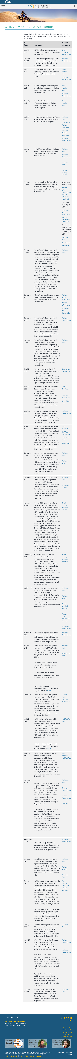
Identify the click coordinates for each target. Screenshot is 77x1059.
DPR (21, 1056)
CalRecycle (14, 1056)
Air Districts (68, 1034)
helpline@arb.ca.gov (20, 1021)
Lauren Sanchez (60, 1045)
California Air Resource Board (39, 6)
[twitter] (61, 1017)
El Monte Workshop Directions (65, 133)
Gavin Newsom (12, 1043)
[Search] (74, 6)
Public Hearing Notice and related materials (65, 885)
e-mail (49, 691)
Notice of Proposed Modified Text (66, 755)
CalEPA (7, 1056)
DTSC (26, 1056)
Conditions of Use (66, 1032)
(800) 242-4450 (9, 1021)
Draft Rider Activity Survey (65, 172)
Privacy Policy (67, 1030)
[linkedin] (70, 1017)
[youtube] (67, 1017)
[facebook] (64, 1017)
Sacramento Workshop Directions (66, 125)
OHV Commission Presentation (66, 52)
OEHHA (32, 1056)
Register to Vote (66, 1037)
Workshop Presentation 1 (66, 942)
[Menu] (3, 6)
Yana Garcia (34, 1047)
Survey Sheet (66, 443)
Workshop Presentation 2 (66, 952)
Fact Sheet (65, 804)
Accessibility (67, 1027)
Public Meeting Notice (64, 71)
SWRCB (38, 1056)
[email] (70, 1020)
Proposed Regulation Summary (65, 606)
